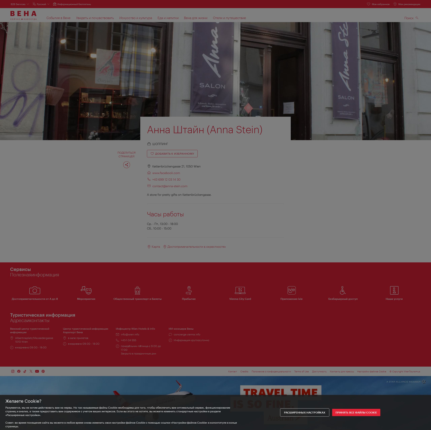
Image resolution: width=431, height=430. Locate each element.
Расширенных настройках (304, 412)
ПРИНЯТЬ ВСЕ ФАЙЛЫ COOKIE (356, 412)
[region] (215, 412)
